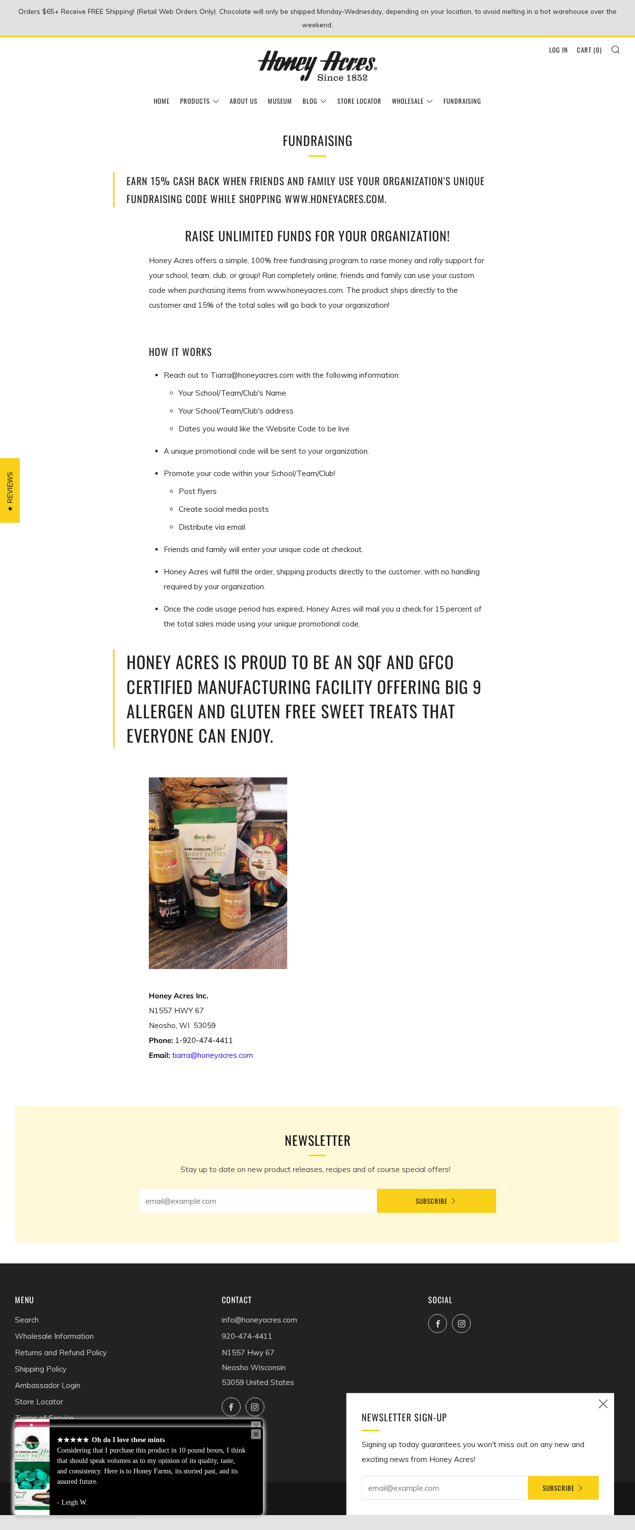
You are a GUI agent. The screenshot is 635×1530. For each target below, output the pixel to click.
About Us (243, 101)
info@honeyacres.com (259, 1319)
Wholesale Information (54, 1336)
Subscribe (431, 1201)
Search (27, 1319)
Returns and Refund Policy (61, 1352)
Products (195, 101)
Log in (558, 50)
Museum (280, 101)
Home (162, 101)
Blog (310, 101)
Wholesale (408, 101)
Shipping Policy (40, 1369)
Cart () (589, 50)
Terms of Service (44, 1418)
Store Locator (359, 101)
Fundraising (462, 101)
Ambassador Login (47, 1385)
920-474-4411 (247, 1336)
